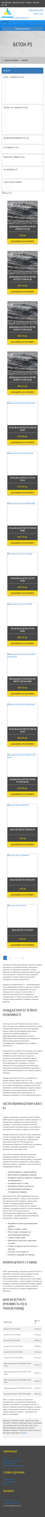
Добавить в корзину (22, 241)
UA (2, 5)
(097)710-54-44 (38, 14)
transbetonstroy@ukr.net (21, 18)
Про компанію (6, 2)
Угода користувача (9, 1463)
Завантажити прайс (36, 10)
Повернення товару (9, 1482)
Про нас (5, 1458)
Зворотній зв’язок (9, 1479)
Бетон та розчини (11, 60)
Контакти (36, 2)
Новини (28, 2)
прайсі (24, 1433)
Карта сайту (7, 1484)
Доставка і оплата (19, 2)
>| (22, 958)
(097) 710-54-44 (8, 1500)
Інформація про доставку (11, 1461)
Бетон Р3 (25, 60)
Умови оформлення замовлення (14, 1465)
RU (6, 5)
